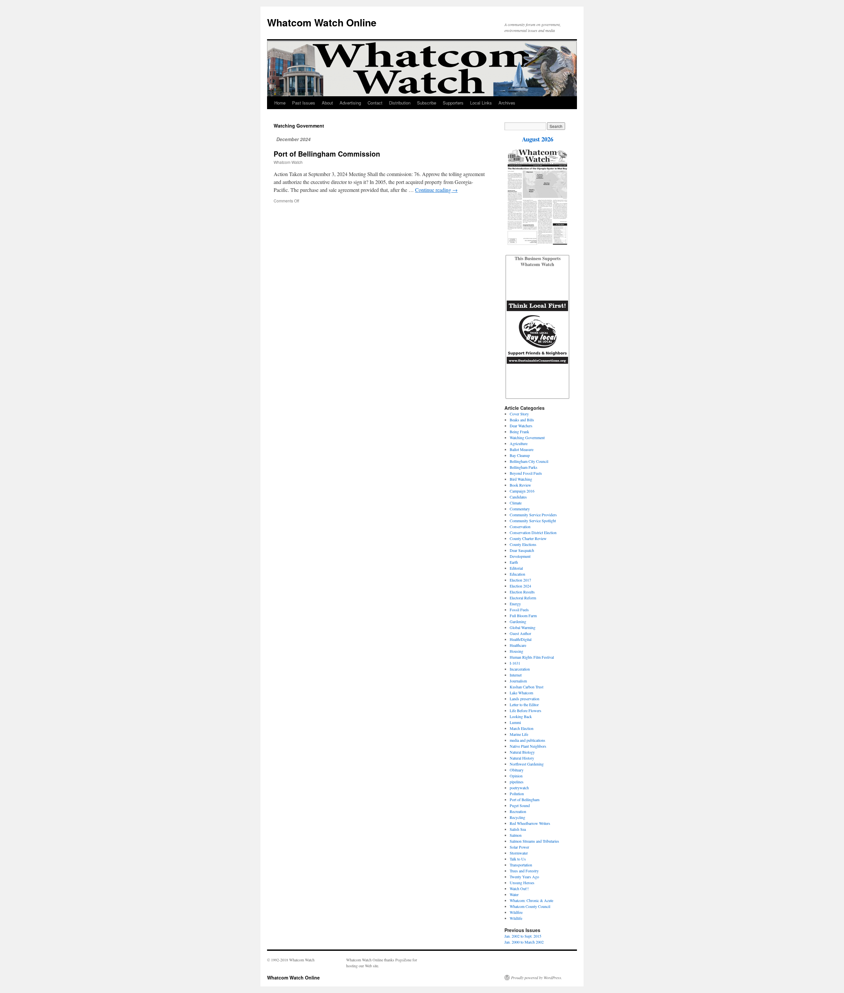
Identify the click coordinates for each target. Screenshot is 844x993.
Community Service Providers (533, 514)
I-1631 (515, 663)
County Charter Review (528, 538)
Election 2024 (520, 585)
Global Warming (522, 627)
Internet (516, 674)
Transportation (521, 864)
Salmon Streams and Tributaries (534, 841)
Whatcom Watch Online (322, 22)
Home (280, 103)
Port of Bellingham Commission (327, 154)
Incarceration (520, 669)
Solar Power (519, 847)
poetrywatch (519, 787)
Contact (375, 103)
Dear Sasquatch (522, 550)
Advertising (350, 103)
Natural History (522, 758)
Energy (515, 603)
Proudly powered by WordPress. (536, 977)
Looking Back (521, 716)
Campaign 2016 (522, 491)
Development (520, 556)
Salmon (516, 835)
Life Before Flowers (525, 710)
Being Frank (519, 431)
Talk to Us (518, 858)
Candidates (518, 496)
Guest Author (520, 633)
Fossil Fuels (519, 609)
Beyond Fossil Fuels (526, 473)
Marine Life (519, 734)
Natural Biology (522, 752)
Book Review (520, 485)
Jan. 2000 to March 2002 (524, 942)
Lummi (515, 722)
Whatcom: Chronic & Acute (531, 900)
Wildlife (516, 918)
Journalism (518, 680)
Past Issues (303, 103)
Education (517, 574)
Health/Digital (520, 639)
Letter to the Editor (524, 704)
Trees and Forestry (524, 870)
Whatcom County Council (530, 906)
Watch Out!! (519, 888)
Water (514, 894)
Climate (516, 502)
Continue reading (436, 189)
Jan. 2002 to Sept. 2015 (522, 936)
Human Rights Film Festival (532, 657)
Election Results (522, 591)
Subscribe (426, 103)
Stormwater (519, 853)
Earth (514, 562)
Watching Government (527, 437)
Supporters (453, 103)
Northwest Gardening (527, 764)
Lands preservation (524, 698)
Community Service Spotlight (533, 520)
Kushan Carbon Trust (526, 686)
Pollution (517, 793)
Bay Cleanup (520, 455)
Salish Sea (518, 829)
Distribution (399, 103)
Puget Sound (520, 805)
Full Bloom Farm (523, 615)
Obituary (517, 769)
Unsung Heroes (522, 882)
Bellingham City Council (529, 461)
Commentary (520, 508)
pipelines (517, 781)
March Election (521, 728)
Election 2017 (520, 580)
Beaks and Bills (522, 419)
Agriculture (519, 443)
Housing (516, 651)
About (327, 103)
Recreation (518, 811)
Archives (506, 103)
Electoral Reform (523, 597)
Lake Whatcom (521, 692)
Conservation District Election (533, 532)
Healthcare (518, 645)
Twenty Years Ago (524, 876)
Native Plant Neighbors (528, 746)
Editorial (516, 568)
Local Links (481, 103)
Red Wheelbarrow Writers (530, 823)
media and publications (527, 740)
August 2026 (537, 139)
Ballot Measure (521, 449)
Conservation (520, 526)
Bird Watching (521, 479)
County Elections (523, 544)
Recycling (517, 817)
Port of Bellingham (524, 799)
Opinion (516, 775)
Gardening (518, 621)
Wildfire (516, 912)
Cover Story (519, 413)
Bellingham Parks (523, 467)
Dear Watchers (521, 425)
